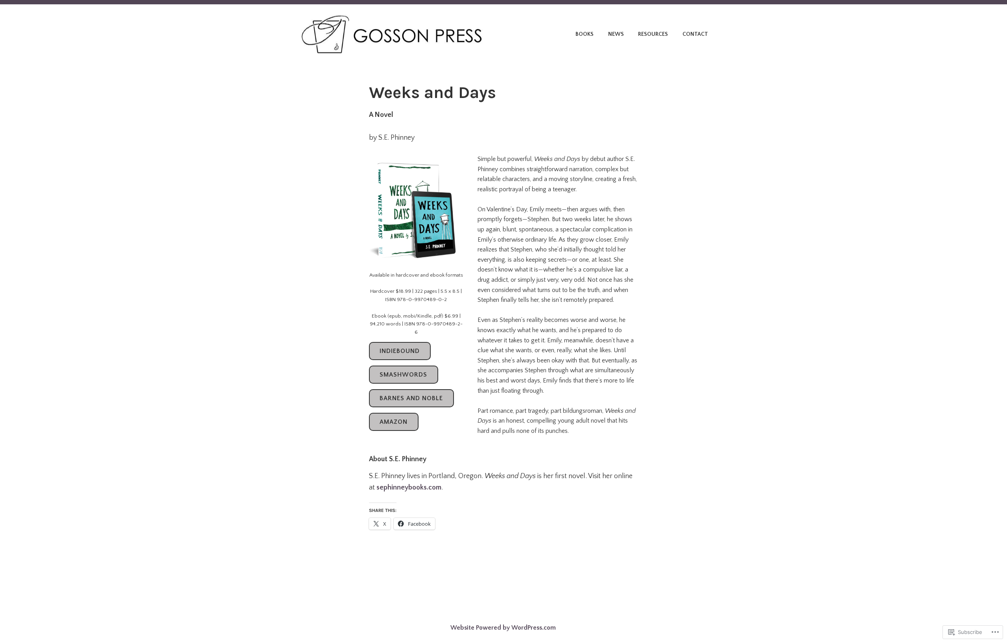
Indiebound (400, 351)
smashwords (403, 374)
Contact (695, 34)
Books (584, 34)
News (616, 34)
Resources (653, 34)
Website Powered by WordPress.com (503, 627)
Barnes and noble (411, 398)
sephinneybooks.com (408, 487)
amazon (394, 421)
